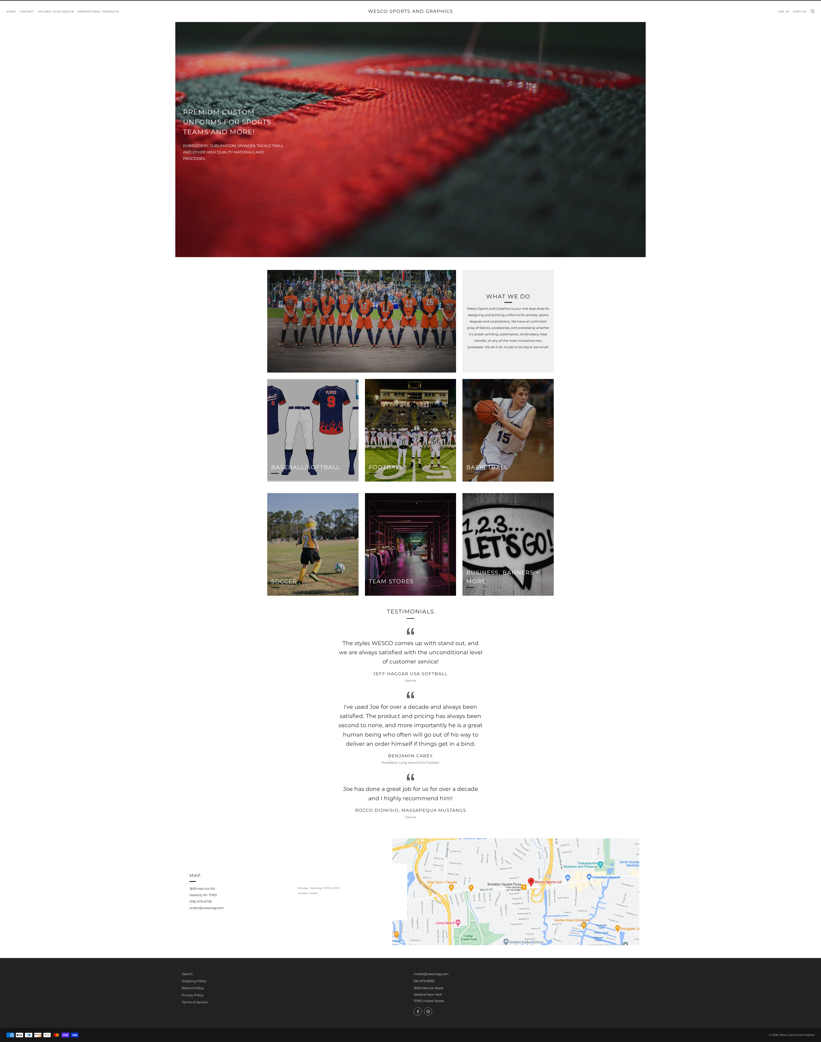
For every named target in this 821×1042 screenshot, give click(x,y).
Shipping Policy (194, 981)
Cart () (800, 11)
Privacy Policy (193, 995)
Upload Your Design (56, 11)
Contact (27, 11)
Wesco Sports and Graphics (410, 11)
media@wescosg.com (431, 974)
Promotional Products (98, 11)
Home (11, 11)
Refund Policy (193, 988)
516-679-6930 (424, 981)
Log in (783, 11)
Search (187, 974)
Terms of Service (195, 1002)
